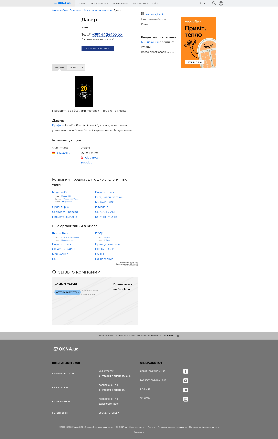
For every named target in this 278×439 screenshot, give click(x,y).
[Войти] (221, 3)
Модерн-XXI (60, 192)
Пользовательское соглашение (172, 427)
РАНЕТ (99, 254)
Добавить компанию (152, 371)
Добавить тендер (109, 413)
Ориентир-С (60, 207)
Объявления (120, 3)
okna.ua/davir (155, 14)
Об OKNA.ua (121, 427)
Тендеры (145, 398)
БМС (55, 259)
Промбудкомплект (64, 216)
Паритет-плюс (105, 192)
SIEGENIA (63, 152)
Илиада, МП (103, 207)
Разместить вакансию (153, 380)
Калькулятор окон (63, 373)
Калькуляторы (99, 3)
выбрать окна (60, 387)
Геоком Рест (60, 233)
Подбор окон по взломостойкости (109, 401)
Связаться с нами (137, 427)
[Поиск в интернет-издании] (214, 3)
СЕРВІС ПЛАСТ (105, 212)
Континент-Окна (106, 216)
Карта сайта (139, 432)
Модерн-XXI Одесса (71, 199)
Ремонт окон (60, 413)
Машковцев (60, 254)
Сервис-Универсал (65, 212)
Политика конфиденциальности (204, 427)
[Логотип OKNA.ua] (64, 3)
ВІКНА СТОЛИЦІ (106, 249)
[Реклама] (198, 43)
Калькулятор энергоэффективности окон (115, 373)
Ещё (154, 3)
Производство (67, 240)
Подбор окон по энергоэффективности (112, 387)
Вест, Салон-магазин (109, 197)
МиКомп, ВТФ (104, 202)
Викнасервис (104, 259)
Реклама (145, 389)
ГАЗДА (99, 233)
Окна (82, 3)
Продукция (139, 3)
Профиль (58, 125)
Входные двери (61, 401)
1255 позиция (150, 42)
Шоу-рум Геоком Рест (70, 237)
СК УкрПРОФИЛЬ (64, 249)
